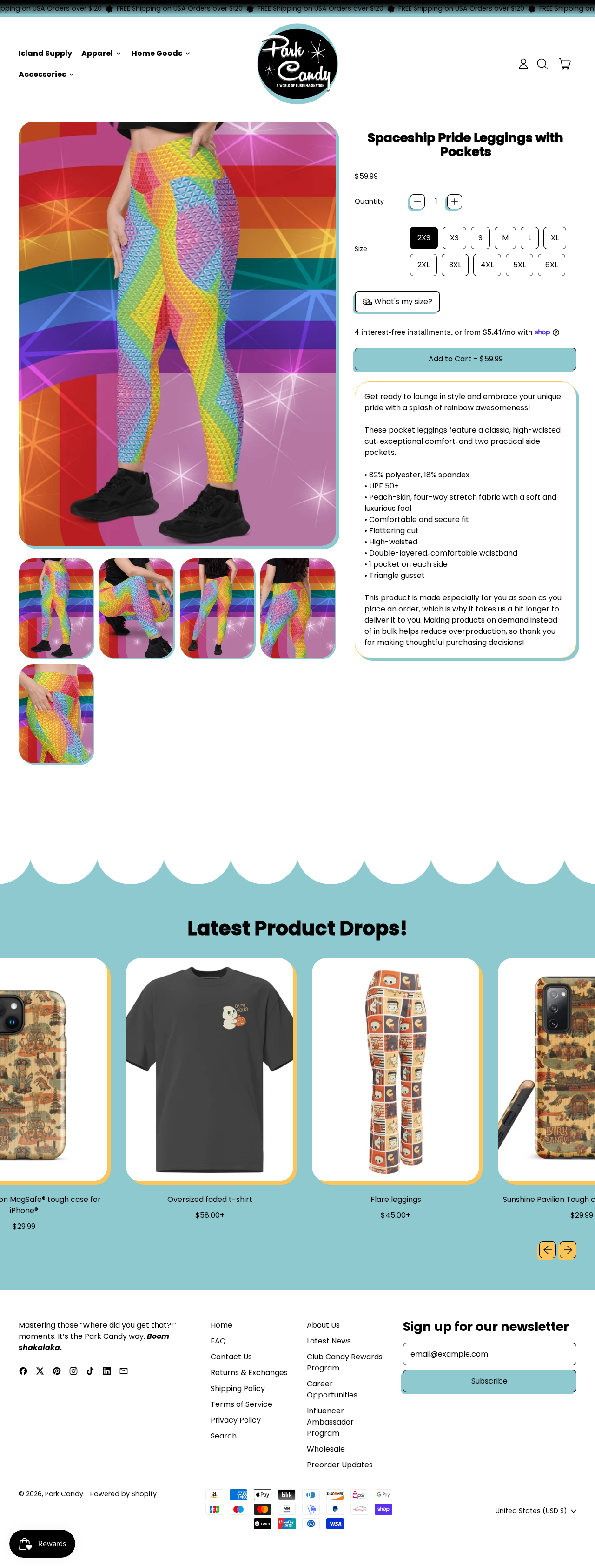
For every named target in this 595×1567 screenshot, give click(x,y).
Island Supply (45, 53)
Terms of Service (241, 1404)
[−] (417, 201)
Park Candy (64, 1494)
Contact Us (231, 1356)
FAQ (218, 1341)
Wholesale (326, 1449)
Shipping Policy (238, 1388)
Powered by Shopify (123, 1494)
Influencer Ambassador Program (330, 1421)
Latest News (329, 1341)
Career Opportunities (332, 1389)
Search (224, 1436)
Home (221, 1325)
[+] (454, 201)
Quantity (369, 201)
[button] (542, 63)
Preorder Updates (340, 1464)
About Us (323, 1325)
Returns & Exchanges (249, 1372)
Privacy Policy (236, 1420)
